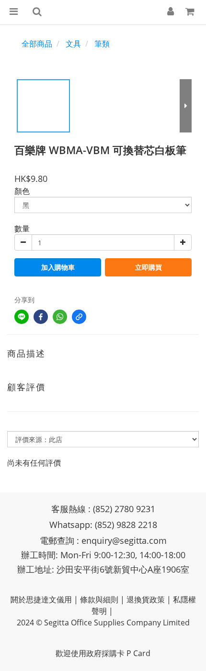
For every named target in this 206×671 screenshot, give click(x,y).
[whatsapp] (60, 317)
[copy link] (79, 317)
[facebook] (41, 317)
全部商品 (37, 43)
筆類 (102, 43)
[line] (21, 317)
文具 (73, 43)
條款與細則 (99, 599)
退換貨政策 (145, 599)
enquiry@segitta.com (124, 540)
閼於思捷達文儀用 (41, 599)
